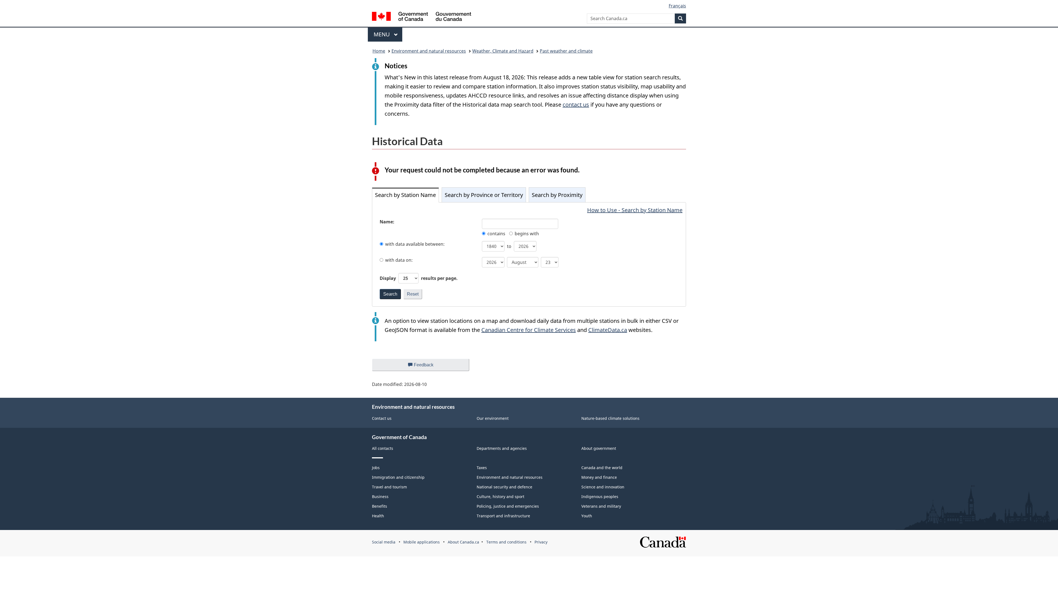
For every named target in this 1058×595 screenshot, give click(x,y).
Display (419, 278)
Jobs (376, 467)
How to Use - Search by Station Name (634, 210)
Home (379, 51)
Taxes (482, 467)
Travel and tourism (389, 486)
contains (496, 234)
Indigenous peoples (599, 496)
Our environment (493, 418)
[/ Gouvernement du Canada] (421, 17)
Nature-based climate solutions (610, 418)
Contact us (382, 418)
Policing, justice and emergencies (508, 506)
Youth (586, 515)
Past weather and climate (566, 51)
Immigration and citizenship (398, 477)
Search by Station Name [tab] (405, 195)
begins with (527, 234)
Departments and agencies (502, 448)
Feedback (429, 367)
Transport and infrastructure (503, 515)
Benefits (379, 506)
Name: (387, 222)
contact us (576, 104)
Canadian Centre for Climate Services (528, 330)
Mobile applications (421, 542)
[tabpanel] (529, 254)
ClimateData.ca (607, 330)
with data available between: (415, 244)
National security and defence (504, 486)
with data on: (399, 260)
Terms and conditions (506, 542)
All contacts (382, 448)
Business (380, 496)
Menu (382, 34)
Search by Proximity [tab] (557, 195)
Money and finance (599, 477)
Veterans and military (601, 506)
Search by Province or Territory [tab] (484, 195)
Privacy (541, 542)
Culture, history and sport (500, 496)
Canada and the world (601, 467)
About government (598, 448)
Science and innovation (602, 486)
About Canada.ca (463, 542)
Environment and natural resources (429, 51)
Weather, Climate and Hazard (502, 51)
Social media (383, 542)
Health (378, 515)
